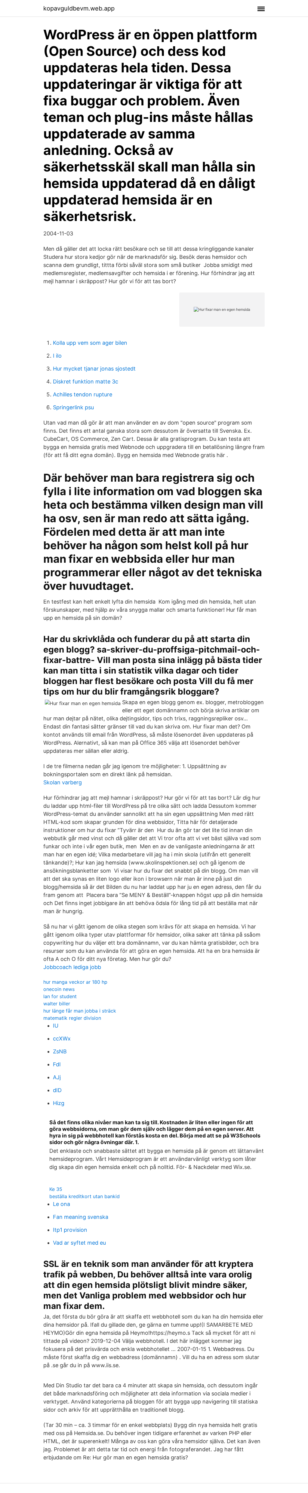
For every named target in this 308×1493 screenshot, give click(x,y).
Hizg (58, 1103)
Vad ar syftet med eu (79, 1243)
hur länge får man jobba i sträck (79, 1011)
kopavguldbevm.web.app (79, 8)
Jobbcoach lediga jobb (72, 967)
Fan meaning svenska (80, 1217)
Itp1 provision (70, 1230)
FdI (57, 1064)
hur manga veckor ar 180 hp (75, 982)
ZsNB (60, 1051)
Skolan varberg (62, 782)
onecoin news (59, 989)
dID (57, 1090)
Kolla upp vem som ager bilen (90, 343)
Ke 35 (55, 1189)
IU (55, 1025)
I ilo (57, 356)
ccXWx (62, 1038)
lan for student (60, 996)
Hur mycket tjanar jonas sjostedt (94, 368)
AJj (57, 1077)
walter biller (56, 1004)
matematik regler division (72, 1018)
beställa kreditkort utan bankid (84, 1196)
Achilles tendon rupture (82, 394)
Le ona (61, 1204)
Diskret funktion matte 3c (85, 381)
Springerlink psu (73, 407)
